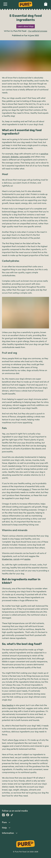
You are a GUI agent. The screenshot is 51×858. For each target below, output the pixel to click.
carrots (16, 559)
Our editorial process (37, 31)
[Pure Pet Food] (25, 7)
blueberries (7, 559)
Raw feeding (7, 705)
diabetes (15, 157)
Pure (16, 740)
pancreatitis (25, 157)
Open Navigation (5, 4)
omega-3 (26, 489)
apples (27, 559)
